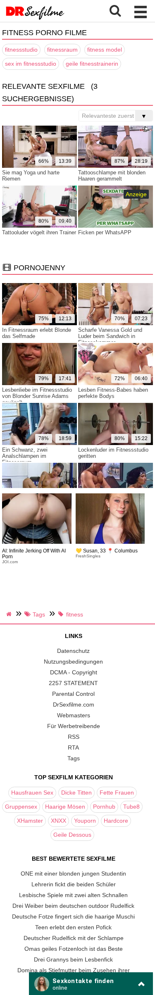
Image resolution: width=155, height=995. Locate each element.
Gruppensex (21, 806)
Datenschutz (73, 650)
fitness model (104, 49)
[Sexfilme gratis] (35, 18)
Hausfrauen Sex (32, 792)
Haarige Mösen (65, 806)
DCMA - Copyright (73, 672)
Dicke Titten (76, 792)
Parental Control (73, 693)
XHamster (30, 820)
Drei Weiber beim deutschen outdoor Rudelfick (73, 905)
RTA (73, 747)
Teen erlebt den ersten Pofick (73, 927)
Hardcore (116, 820)
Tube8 (131, 806)
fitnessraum (62, 49)
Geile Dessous (72, 834)
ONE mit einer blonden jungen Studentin (73, 873)
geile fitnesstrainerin (92, 63)
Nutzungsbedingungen (73, 661)
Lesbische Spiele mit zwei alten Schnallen (73, 895)
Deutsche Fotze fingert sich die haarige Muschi (73, 916)
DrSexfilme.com (73, 704)
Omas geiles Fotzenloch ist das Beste (73, 948)
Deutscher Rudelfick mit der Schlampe (74, 938)
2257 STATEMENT (73, 683)
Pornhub (104, 806)
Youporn (85, 820)
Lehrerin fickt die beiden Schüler (73, 884)
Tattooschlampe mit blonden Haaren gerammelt (111, 175)
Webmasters (73, 715)
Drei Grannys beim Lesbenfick (73, 959)
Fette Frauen (117, 792)
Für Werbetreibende (73, 726)
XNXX (58, 820)
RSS (73, 736)
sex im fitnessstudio (30, 63)
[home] (10, 614)
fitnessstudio (21, 49)
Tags (73, 758)
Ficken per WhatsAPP (104, 232)
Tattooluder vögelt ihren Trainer (39, 232)
